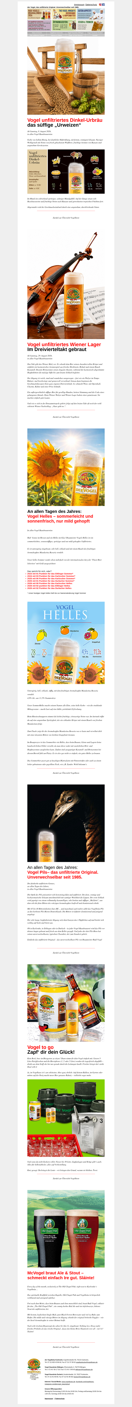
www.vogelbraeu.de (68, 1381)
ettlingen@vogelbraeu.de (84, 1369)
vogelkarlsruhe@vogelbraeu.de (87, 1362)
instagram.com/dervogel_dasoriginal (57, 1384)
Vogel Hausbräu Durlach (95, 33)
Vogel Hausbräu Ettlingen (76, 33)
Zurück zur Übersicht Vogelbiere (66, 217)
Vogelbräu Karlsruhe (56, 33)
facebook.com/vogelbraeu (85, 1381)
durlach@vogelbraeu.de (82, 1377)
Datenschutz (91, 4)
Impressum (79, 4)
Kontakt (95, 35)
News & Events (37, 33)
